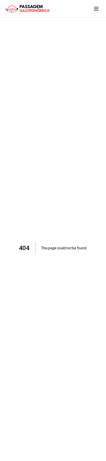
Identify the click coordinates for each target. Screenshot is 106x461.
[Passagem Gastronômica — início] (27, 8)
